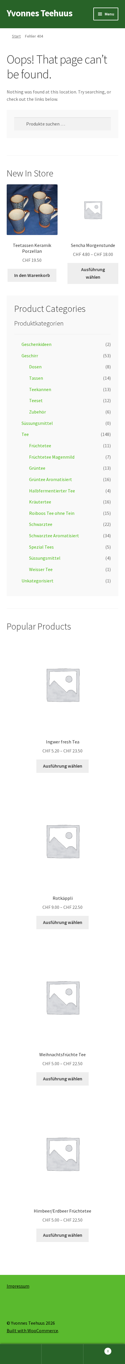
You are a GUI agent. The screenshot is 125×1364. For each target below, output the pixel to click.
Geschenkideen (36, 344)
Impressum (18, 1286)
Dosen (35, 367)
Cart (96, 1349)
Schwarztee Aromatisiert (54, 535)
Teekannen (40, 389)
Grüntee (37, 468)
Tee (25, 434)
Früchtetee (40, 445)
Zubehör (37, 412)
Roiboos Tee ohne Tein (51, 513)
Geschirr (30, 355)
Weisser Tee (41, 569)
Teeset (36, 400)
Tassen (36, 378)
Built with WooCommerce (32, 1330)
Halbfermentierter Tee (52, 491)
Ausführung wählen (93, 273)
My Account (21, 1354)
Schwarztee (40, 524)
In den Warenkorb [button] (32, 275)
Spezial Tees (41, 547)
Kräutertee (40, 502)
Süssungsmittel (37, 423)
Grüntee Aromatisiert (50, 479)
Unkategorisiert (37, 581)
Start (16, 36)
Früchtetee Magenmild (51, 457)
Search (62, 1354)
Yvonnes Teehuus (39, 13)
